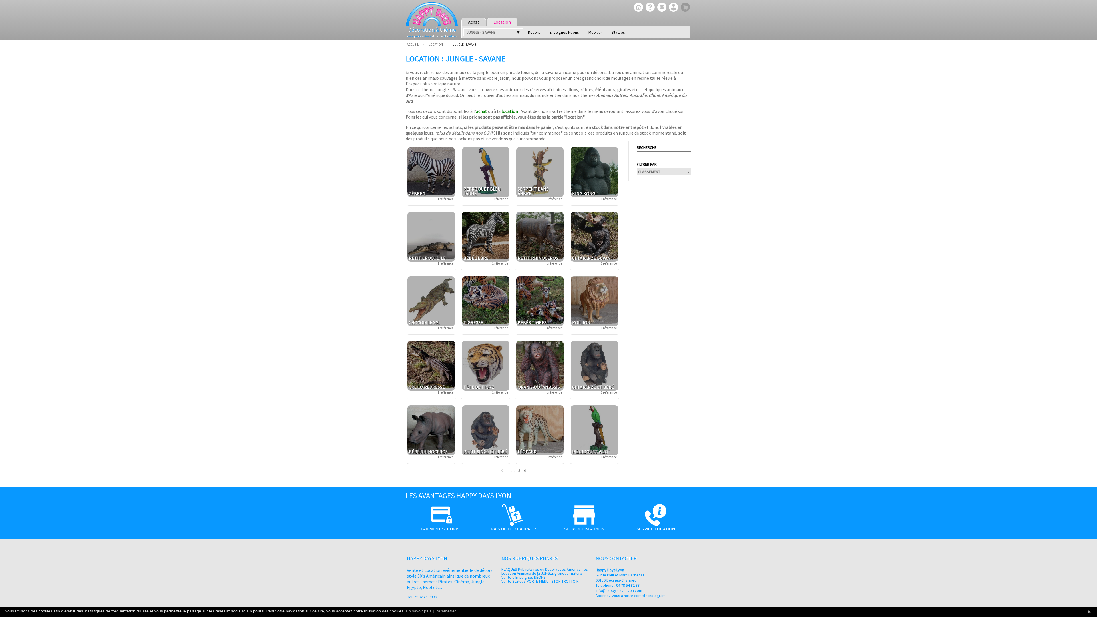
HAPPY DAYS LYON (422, 596)
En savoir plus (418, 611)
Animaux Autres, (612, 95)
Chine (654, 95)
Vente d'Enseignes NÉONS (523, 577)
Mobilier (595, 32)
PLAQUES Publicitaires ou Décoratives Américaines (544, 569)
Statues (618, 32)
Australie (638, 95)
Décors (534, 32)
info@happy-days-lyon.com (619, 590)
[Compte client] (673, 7)
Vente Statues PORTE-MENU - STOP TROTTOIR (540, 581)
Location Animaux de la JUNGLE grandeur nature (541, 573)
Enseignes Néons (564, 32)
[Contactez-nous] (661, 7)
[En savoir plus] (649, 7)
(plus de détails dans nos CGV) (464, 133)
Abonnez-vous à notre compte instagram (631, 595)
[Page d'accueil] (637, 7)
